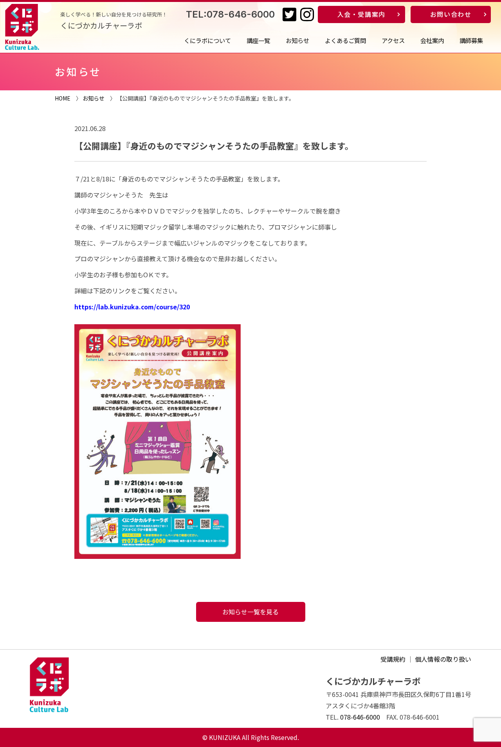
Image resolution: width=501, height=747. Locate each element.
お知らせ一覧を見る (250, 611)
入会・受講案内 (361, 14)
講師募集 (471, 40)
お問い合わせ (451, 14)
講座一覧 (258, 40)
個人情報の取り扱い (443, 659)
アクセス (393, 40)
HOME (62, 98)
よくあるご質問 (345, 40)
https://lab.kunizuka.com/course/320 (132, 306)
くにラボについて (207, 40)
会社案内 (432, 40)
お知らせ (297, 40)
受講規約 (392, 659)
